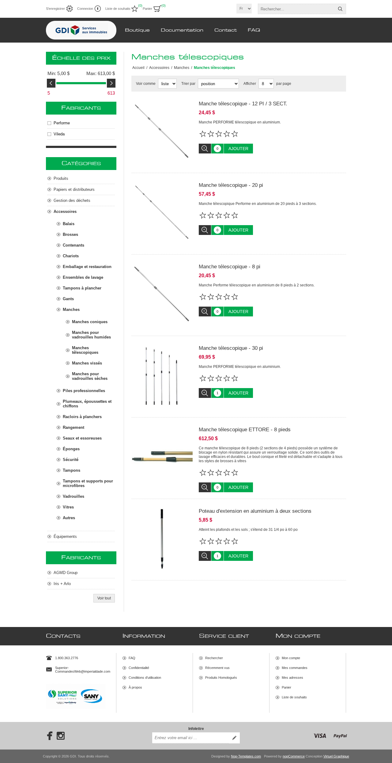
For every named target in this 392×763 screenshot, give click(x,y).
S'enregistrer (55, 8)
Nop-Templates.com (246, 756)
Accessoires (65, 211)
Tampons (71, 470)
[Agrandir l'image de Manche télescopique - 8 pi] (162, 294)
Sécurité (70, 459)
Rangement (73, 427)
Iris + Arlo (62, 583)
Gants (68, 299)
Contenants (73, 245)
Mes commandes (294, 668)
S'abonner (234, 737)
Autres (69, 518)
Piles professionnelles (84, 390)
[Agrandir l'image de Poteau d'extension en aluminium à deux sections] (162, 538)
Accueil (138, 68)
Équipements (65, 536)
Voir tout (104, 598)
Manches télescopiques (85, 350)
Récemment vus (217, 668)
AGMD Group (65, 572)
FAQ (132, 658)
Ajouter (238, 148)
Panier (286, 687)
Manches (71, 309)
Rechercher (340, 9)
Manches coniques (89, 321)
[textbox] (296, 9)
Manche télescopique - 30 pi (231, 348)
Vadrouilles (73, 496)
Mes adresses (292, 677)
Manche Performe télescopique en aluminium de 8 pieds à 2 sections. (257, 285)
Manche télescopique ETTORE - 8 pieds (245, 429)
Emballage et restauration (87, 266)
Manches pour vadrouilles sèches (89, 376)
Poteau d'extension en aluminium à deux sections (255, 511)
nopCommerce (294, 756)
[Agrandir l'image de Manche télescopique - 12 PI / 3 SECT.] (162, 131)
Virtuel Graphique (336, 756)
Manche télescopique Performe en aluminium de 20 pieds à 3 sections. (258, 204)
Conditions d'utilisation (145, 677)
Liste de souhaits (294, 697)
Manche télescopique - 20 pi (231, 185)
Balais (68, 223)
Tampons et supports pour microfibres (88, 483)
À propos (135, 687)
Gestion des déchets (72, 200)
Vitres (68, 507)
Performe (62, 123)
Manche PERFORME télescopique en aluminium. (240, 122)
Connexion (85, 8)
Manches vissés (87, 363)
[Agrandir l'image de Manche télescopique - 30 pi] (162, 375)
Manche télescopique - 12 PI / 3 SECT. (243, 104)
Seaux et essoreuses (82, 438)
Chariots (71, 256)
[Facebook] (48, 736)
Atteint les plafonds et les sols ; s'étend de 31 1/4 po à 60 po (248, 529)
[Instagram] (61, 736)
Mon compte (291, 658)
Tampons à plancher (82, 288)
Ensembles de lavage (83, 277)
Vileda (59, 134)
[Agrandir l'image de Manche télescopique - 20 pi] (162, 213)
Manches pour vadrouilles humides (91, 334)
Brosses (70, 234)
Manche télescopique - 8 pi (229, 267)
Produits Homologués (221, 677)
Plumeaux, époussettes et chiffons (87, 403)
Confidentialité (139, 668)
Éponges (71, 449)
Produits (61, 178)
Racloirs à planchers (82, 416)
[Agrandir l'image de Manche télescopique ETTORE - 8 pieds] (162, 457)
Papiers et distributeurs (74, 189)
